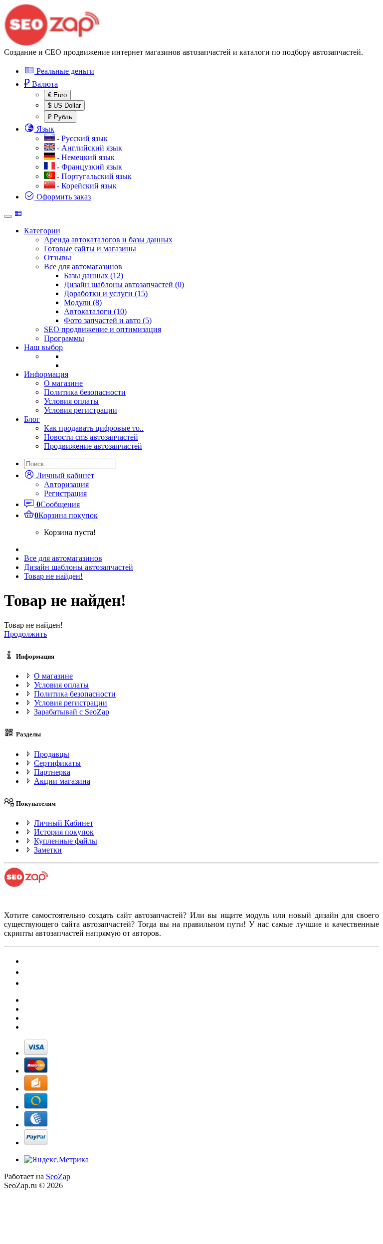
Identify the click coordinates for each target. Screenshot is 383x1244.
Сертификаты (57, 763)
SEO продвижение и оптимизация (102, 329)
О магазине (63, 383)
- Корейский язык (86, 185)
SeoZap (58, 1176)
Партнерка (52, 772)
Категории (42, 230)
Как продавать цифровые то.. (94, 428)
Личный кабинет (64, 475)
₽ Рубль (60, 117)
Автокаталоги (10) (95, 311)
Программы (64, 338)
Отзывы (57, 257)
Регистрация (65, 493)
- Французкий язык (88, 167)
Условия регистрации (80, 410)
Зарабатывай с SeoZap (71, 712)
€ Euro (57, 95)
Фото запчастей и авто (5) (108, 320)
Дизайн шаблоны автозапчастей (78, 567)
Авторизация (66, 484)
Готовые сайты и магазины (90, 248)
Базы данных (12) (93, 275)
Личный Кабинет (63, 823)
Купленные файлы (65, 841)
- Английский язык (88, 148)
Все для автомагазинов (83, 266)
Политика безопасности (85, 392)
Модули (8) (83, 302)
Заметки (48, 850)
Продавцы (51, 754)
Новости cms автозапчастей (91, 437)
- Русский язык (81, 138)
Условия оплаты (71, 401)
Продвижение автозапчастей (93, 446)
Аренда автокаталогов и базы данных (108, 239)
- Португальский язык (93, 176)
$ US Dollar (64, 105)
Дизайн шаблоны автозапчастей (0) (124, 284)
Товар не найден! (53, 576)
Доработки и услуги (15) (106, 293)
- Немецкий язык (85, 157)
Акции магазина (62, 781)
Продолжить (25, 634)
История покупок (64, 832)
